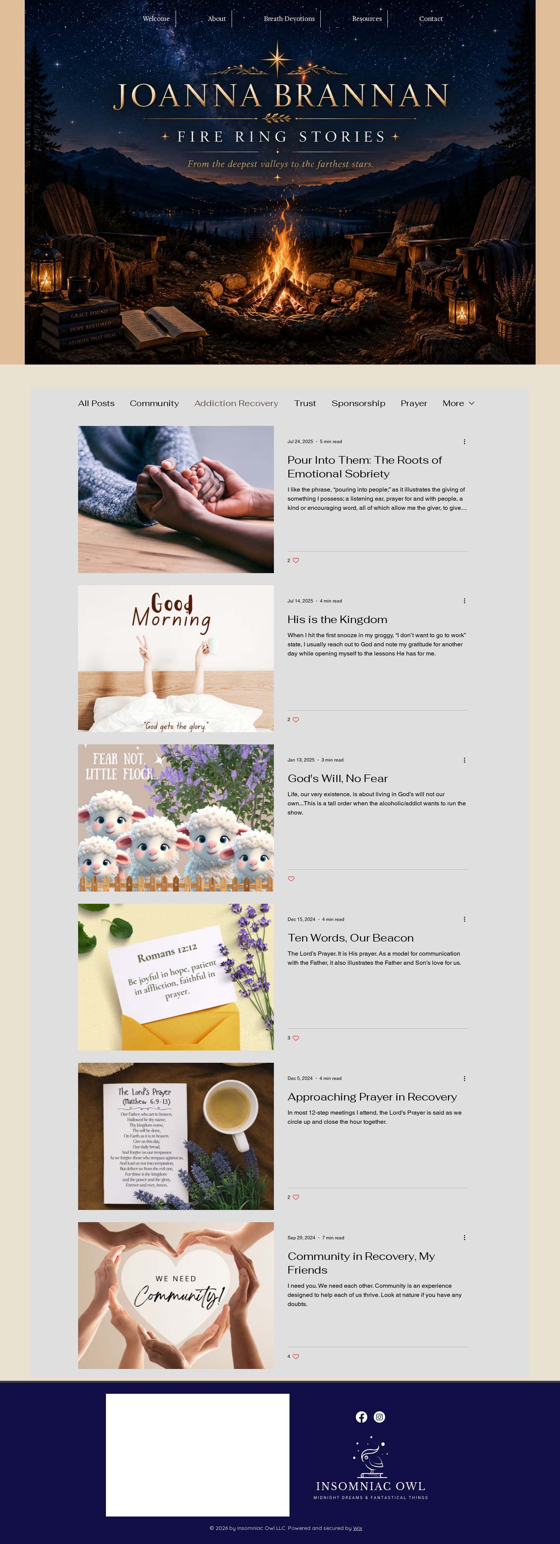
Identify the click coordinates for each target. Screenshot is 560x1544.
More (453, 403)
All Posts (96, 403)
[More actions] (467, 441)
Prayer (414, 403)
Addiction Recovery (236, 403)
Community (154, 403)
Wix (357, 1528)
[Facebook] (361, 1417)
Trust (305, 403)
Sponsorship (358, 403)
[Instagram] (379, 1417)
